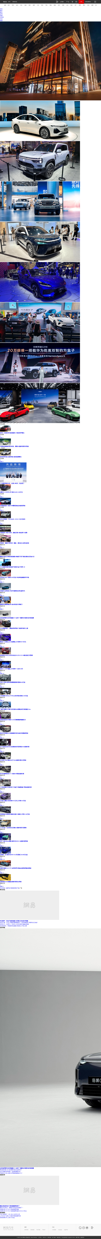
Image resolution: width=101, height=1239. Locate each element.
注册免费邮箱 (88, 1)
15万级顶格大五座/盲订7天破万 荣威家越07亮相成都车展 (16, 787)
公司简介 (40, 1237)
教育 (84, 5)
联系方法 (45, 1237)
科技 (42, 5)
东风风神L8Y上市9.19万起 (7, 1217)
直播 (63, 5)
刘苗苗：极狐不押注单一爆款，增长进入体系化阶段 (14, 543)
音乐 (21, 5)
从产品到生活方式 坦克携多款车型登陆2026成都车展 (14, 746)
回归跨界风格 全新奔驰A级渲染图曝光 (10, 456)
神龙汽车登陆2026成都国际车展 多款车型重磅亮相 (14, 733)
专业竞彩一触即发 (5, 888)
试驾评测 (32, 1229)
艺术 (96, 5)
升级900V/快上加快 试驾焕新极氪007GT (11, 1173)
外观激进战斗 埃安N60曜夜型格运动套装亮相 (12, 505)
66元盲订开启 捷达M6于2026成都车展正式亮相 (13, 760)
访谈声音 (66, 1229)
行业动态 (60, 1229)
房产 (76, 5)
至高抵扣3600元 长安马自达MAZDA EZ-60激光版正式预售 (16, 655)
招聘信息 (49, 1237)
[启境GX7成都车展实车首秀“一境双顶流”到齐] (40, 342)
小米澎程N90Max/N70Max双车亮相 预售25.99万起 (14, 695)
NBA (13, 5)
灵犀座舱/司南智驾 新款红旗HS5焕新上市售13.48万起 (15, 814)
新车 (1, 12)
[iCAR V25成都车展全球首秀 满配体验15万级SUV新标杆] (40, 221)
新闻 (5, 5)
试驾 (1, 14)
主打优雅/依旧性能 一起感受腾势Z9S (10, 1171)
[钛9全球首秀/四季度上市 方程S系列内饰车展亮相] (40, 422)
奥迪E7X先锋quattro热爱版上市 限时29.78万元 (13, 641)
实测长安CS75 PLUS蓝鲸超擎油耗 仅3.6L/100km (13, 1211)
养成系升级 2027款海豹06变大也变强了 (11, 1169)
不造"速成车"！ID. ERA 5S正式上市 (10, 1214)
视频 (1, 20)
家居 (80, 5)
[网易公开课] (62, 1)
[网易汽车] (8, 1228)
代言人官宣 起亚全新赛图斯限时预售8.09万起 (12, 682)
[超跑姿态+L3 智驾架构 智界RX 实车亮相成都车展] (40, 301)
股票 (34, 5)
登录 (81, 1)
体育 (9, 5)
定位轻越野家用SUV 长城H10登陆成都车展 (12, 773)
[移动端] (57, 1)
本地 (88, 5)
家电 (55, 5)
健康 (92, 5)
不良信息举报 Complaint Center (68, 1237)
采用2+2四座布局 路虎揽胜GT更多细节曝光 (12, 433)
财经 (30, 5)
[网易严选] (68, 1)
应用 (9, 1)
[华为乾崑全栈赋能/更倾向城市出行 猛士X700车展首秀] (40, 180)
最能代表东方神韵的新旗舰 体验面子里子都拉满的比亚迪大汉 (17, 556)
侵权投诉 (82, 1237)
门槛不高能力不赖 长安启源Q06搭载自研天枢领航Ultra (15, 709)
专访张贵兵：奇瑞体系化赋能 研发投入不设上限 (13, 926)
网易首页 (5, 1)
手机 (46, 5)
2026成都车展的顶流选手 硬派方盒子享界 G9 (12, 567)
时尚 (59, 5)
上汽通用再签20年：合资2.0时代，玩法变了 (12, 483)
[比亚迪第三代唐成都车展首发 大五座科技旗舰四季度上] (40, 261)
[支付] (73, 1)
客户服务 (54, 1237)
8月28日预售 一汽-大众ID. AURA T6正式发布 (12, 519)
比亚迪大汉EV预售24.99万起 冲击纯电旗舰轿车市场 (14, 577)
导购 (1, 15)
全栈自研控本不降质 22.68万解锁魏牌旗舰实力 (13, 719)
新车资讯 (26, 1229)
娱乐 (17, 5)
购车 (1, 10)
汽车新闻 (54, 1229)
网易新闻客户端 (14, 888)
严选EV (43, 1229)
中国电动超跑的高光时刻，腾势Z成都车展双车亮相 (14, 446)
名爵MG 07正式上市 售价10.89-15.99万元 (11, 492)
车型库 (2, 17)
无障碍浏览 (14, 1)
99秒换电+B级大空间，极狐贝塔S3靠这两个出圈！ (14, 532)
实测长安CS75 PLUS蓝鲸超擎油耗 (9, 1209)
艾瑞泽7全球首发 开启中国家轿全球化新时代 (12, 591)
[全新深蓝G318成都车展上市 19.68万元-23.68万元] (40, 382)
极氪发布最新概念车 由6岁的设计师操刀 (11, 604)
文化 (67, 5)
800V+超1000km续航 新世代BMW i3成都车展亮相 (14, 841)
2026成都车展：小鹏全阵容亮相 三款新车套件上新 (14, 628)
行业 (1, 19)
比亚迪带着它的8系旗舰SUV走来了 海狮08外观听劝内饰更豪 (17, 618)
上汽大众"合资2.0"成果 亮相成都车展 (10, 1216)
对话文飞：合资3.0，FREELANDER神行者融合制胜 (14, 924)
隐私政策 (59, 1237)
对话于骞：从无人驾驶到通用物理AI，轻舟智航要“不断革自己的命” (19, 922)
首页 (1, 9)
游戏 (25, 5)
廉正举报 (78, 1237)
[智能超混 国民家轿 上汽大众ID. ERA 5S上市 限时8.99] (40, 140)
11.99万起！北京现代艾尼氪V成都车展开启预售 (13, 827)
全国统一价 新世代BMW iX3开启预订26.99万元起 (14, 854)
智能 (51, 5)
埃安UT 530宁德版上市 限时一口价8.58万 (11, 668)
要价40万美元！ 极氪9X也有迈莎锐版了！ (11, 1207)
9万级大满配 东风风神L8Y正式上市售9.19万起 (13, 800)
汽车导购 (38, 1229)
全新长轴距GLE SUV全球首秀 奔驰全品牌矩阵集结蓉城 (15, 868)
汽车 (38, 5)
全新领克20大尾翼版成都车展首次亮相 (10, 881)
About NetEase (34, 1237)
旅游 (71, 5)
